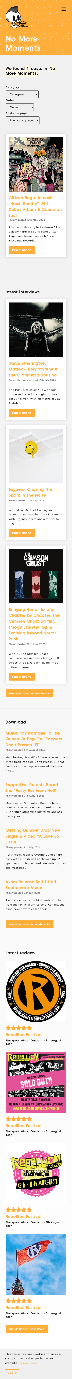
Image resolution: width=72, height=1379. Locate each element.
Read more (21, 250)
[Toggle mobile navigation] (63, 9)
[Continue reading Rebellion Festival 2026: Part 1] (36, 1264)
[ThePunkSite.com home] (17, 17)
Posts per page (17, 113)
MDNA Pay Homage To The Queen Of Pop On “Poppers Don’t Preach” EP (34, 739)
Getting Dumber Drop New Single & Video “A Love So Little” (33, 836)
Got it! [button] (12, 1372)
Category (12, 87)
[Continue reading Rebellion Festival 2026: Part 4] (36, 991)
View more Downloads (29, 924)
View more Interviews (29, 693)
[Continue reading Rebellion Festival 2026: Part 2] (36, 1173)
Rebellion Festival (24, 1034)
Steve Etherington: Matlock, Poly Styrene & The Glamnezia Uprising (33, 369)
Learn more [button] (28, 1363)
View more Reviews (26, 1329)
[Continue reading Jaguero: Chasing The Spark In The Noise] (36, 456)
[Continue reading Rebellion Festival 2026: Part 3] (36, 1082)
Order (10, 100)
